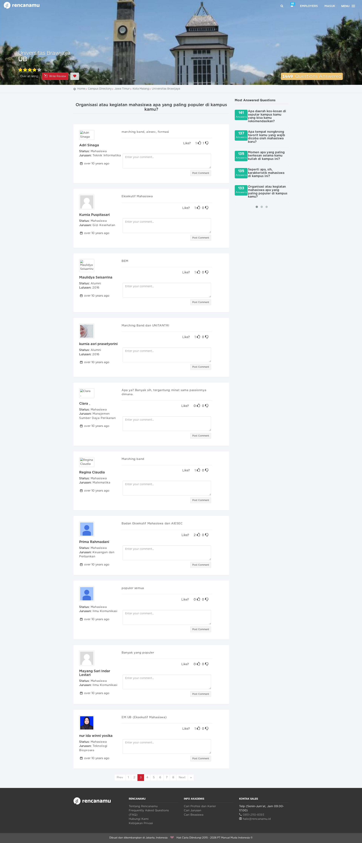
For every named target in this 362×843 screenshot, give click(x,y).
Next (182, 777)
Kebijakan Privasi (141, 823)
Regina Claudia (92, 472)
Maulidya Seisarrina (95, 277)
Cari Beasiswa (193, 814)
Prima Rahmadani (94, 542)
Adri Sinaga (89, 145)
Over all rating (29, 76)
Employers (309, 6)
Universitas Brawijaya (44, 52)
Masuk (329, 6)
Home (81, 88)
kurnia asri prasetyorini (98, 344)
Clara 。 (85, 403)
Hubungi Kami (139, 819)
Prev (120, 777)
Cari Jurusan (192, 810)
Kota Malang (141, 88)
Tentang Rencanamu (143, 806)
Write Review (57, 76)
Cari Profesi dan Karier (200, 806)
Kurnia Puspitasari (94, 215)
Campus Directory (100, 88)
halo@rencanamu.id (257, 819)
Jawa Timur (122, 88)
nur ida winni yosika (96, 736)
